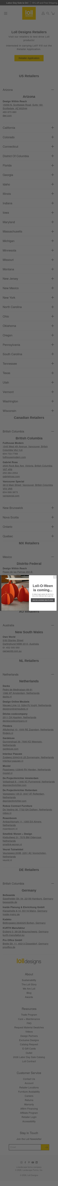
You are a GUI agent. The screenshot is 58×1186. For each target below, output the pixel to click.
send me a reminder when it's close (43, 600)
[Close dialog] (55, 577)
